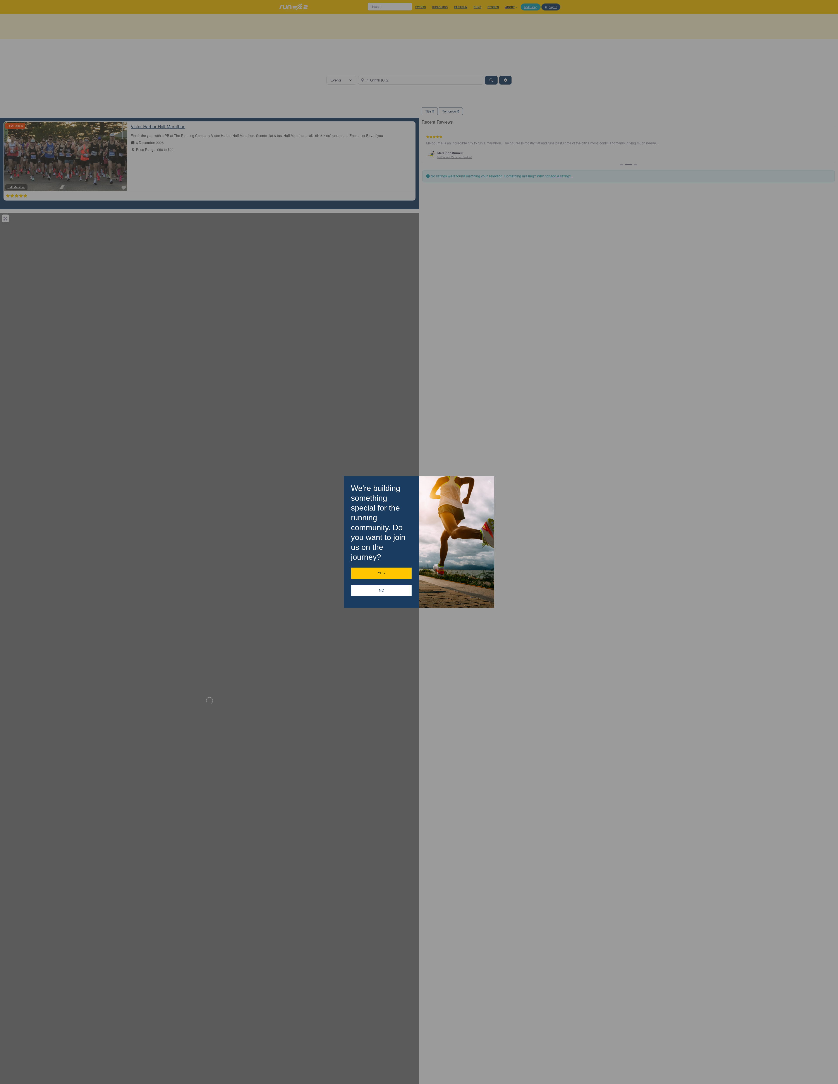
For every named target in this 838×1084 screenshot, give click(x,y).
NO (381, 590)
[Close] (489, 481)
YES (381, 573)
